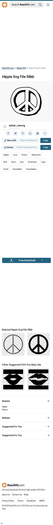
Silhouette (36, 155)
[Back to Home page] (4, 5)
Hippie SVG (21, 68)
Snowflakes (31, 169)
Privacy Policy (8, 501)
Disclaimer (31, 501)
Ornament (32, 162)
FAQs (26, 495)
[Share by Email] (37, 133)
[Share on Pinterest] (23, 133)
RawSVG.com (8, 68)
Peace (24, 155)
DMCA (42, 501)
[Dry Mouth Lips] (38, 379)
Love (15, 155)
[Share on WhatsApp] (30, 133)
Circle (6, 169)
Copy (45, 140)
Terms (20, 501)
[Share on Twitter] (15, 133)
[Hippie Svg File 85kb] (13, 344)
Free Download (27, 260)
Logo (43, 162)
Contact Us (17, 495)
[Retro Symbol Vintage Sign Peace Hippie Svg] (38, 344)
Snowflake (17, 169)
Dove (13, 162)
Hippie (6, 155)
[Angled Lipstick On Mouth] (13, 379)
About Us (6, 495)
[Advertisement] (26, 36)
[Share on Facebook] (8, 133)
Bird (5, 162)
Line (22, 162)
